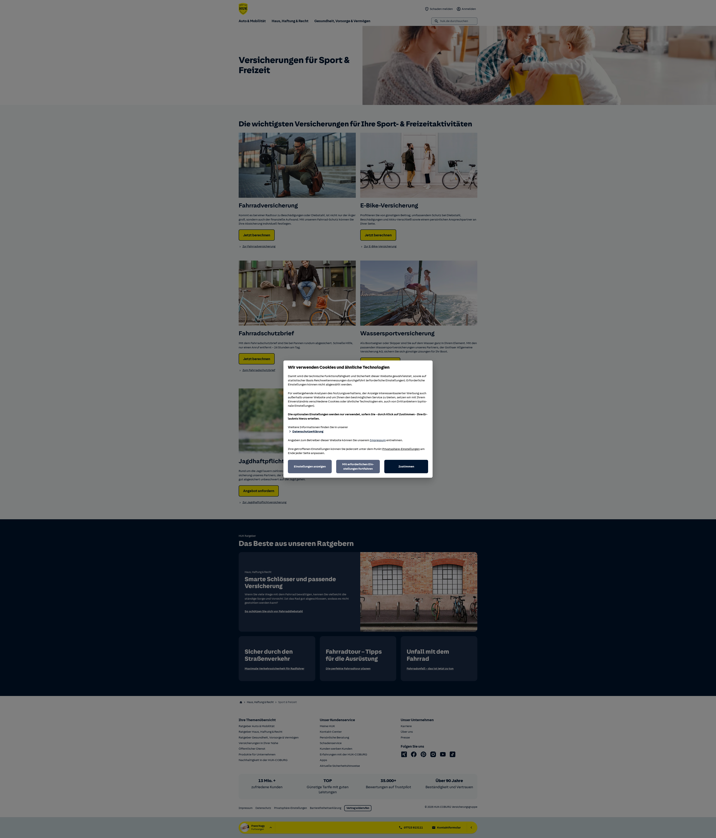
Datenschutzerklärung (307, 431)
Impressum (378, 440)
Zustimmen (406, 466)
